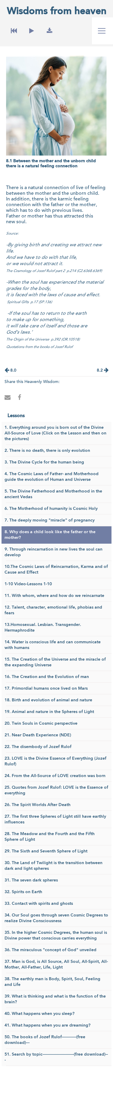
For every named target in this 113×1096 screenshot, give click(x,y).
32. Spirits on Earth (23, 892)
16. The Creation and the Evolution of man (47, 677)
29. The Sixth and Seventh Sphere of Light (46, 851)
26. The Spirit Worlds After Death (38, 805)
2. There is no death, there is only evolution (47, 451)
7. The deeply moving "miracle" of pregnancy (50, 520)
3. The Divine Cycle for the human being (44, 462)
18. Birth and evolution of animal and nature (48, 700)
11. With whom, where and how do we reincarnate (54, 596)
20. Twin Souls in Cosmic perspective (41, 723)
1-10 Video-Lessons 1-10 (28, 584)
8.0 (12, 370)
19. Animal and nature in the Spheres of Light (49, 712)
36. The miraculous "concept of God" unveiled (50, 950)
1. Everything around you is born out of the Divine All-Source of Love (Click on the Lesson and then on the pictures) (55, 433)
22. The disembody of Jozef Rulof (38, 747)
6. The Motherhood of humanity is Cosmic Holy (51, 509)
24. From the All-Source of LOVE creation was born (55, 776)
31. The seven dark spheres (31, 880)
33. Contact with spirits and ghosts (39, 904)
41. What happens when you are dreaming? (47, 1025)
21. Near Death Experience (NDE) (38, 735)
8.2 (100, 370)
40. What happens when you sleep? (39, 1014)
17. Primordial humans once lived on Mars (46, 688)
